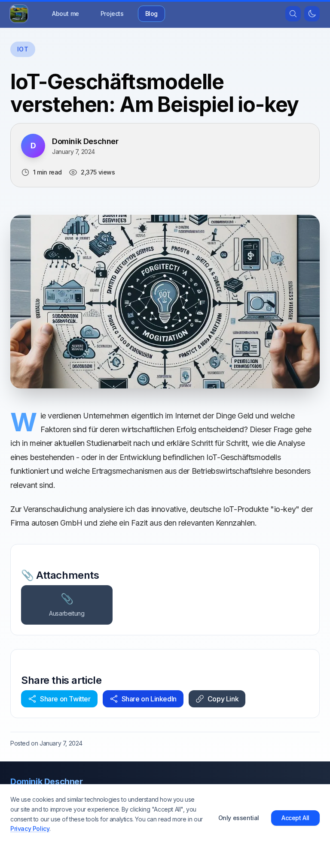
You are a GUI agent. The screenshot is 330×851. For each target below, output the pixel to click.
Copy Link (223, 699)
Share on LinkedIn (149, 699)
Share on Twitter (65, 699)
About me (65, 13)
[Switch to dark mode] (312, 13)
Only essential (238, 817)
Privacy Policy (29, 828)
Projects (112, 13)
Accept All (295, 817)
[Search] (293, 13)
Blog (151, 13)
